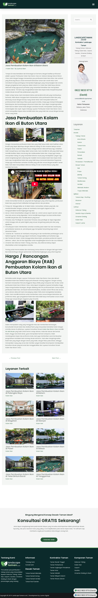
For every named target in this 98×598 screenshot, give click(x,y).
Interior (78, 204)
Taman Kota (81, 145)
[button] (93, 4)
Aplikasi (76, 194)
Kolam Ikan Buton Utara (50, 329)
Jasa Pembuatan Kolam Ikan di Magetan (20, 420)
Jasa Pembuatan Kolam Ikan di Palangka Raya (20, 392)
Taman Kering (82, 178)
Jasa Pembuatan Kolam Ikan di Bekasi (50, 447)
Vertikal (79, 184)
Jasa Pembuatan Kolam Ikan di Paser (20, 447)
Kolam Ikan (9, 68)
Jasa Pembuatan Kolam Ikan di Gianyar (50, 420)
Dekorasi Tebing (81, 210)
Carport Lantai (80, 223)
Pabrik (79, 149)
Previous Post (14, 358)
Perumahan (81, 152)
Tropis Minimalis (82, 191)
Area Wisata (81, 139)
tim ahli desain (10, 331)
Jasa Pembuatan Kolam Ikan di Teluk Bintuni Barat (20, 475)
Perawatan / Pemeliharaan (84, 162)
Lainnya (76, 207)
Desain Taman (80, 165)
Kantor (79, 142)
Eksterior (79, 200)
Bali (78, 168)
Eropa (79, 171)
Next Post (56, 358)
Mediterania (81, 181)
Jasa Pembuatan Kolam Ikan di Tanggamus (50, 475)
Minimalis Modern (83, 187)
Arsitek (76, 133)
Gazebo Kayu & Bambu (83, 213)
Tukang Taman (80, 136)
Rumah (79, 155)
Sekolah (79, 158)
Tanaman (77, 129)
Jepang (79, 175)
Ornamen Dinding (81, 216)
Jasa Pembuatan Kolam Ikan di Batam (50, 392)
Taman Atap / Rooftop (83, 197)
